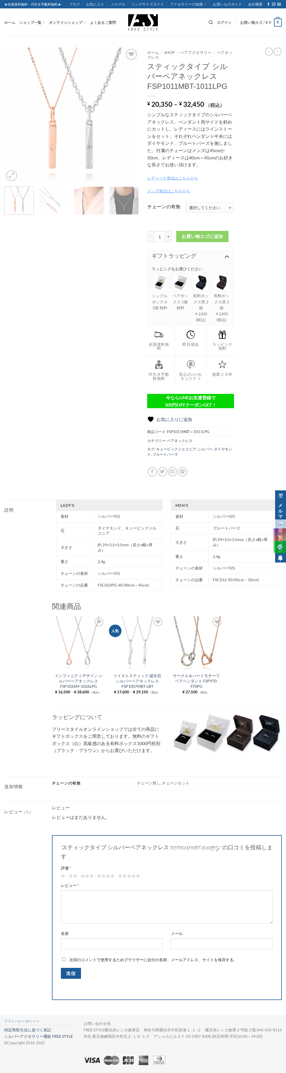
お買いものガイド (227, 4)
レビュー (70, 885)
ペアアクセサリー (195, 52)
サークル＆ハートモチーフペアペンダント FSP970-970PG (196, 680)
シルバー (205, 449)
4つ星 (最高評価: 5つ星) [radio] (105, 876)
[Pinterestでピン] (182, 471)
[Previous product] (278, 51)
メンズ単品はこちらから (168, 190)
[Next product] (269, 51)
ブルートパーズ (165, 454)
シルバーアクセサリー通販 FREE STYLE (38, 1036)
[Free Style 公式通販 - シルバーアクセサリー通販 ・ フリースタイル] (143, 22)
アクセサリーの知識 (186, 4)
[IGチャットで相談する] (279, 534)
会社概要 (255, 4)
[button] (261, 22)
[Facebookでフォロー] (268, 4)
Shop (169, 52)
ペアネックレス (179, 440)
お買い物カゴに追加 (202, 236)
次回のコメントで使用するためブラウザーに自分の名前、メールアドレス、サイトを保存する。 (153, 959)
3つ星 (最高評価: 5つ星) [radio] (86, 876)
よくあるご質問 (103, 22)
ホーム (9, 22)
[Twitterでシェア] (162, 471)
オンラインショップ (65, 22)
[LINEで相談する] (279, 547)
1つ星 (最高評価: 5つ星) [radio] (62, 876)
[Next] (129, 114)
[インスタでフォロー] (273, 4)
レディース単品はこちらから (172, 178)
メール (177, 933)
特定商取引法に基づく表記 (27, 1029)
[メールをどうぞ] (279, 4)
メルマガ (118, 4)
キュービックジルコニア (176, 449)
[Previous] (14, 114)
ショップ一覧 (30, 22)
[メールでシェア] (172, 471)
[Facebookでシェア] (152, 471)
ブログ (74, 4)
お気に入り (95, 4)
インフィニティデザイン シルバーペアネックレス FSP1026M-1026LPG (78, 680)
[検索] (211, 22)
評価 (66, 868)
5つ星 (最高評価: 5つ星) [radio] (128, 876)
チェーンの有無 (163, 206)
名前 (65, 933)
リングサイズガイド (147, 4)
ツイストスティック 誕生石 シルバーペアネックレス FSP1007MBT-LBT (137, 680)
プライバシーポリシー (21, 1021)
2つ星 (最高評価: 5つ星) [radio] (72, 876)
